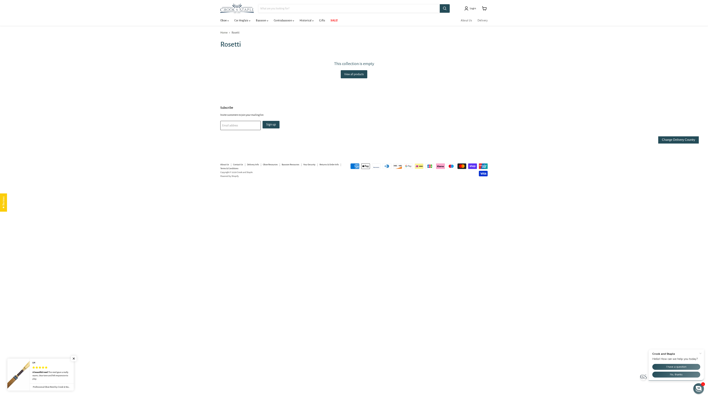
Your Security (309, 164)
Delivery (483, 20)
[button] (74, 358)
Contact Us (238, 164)
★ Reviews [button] (3, 202)
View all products (354, 74)
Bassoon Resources (290, 164)
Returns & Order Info (329, 164)
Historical (306, 20)
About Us (466, 20)
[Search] (445, 8)
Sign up (271, 124)
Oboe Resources (270, 164)
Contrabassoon (283, 20)
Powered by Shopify (229, 176)
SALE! (334, 20)
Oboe (223, 20)
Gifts (322, 20)
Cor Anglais (241, 20)
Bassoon (261, 20)
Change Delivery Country (678, 139)
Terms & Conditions (229, 168)
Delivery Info (253, 164)
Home (224, 32)
